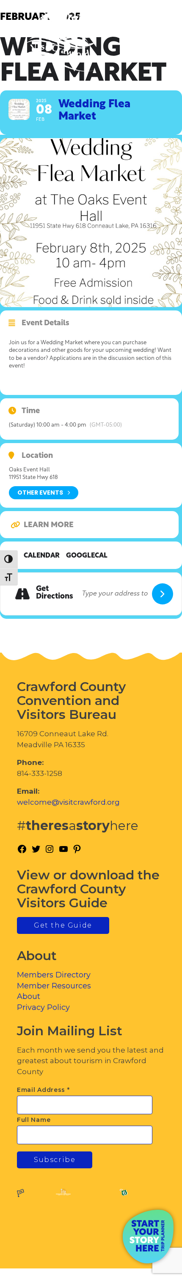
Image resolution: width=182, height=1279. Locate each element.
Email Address (43, 1090)
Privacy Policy (43, 1007)
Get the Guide (63, 925)
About (28, 996)
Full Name (33, 1120)
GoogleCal (87, 555)
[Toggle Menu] (152, 42)
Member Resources (54, 986)
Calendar (42, 555)
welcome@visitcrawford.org (68, 802)
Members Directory (54, 975)
